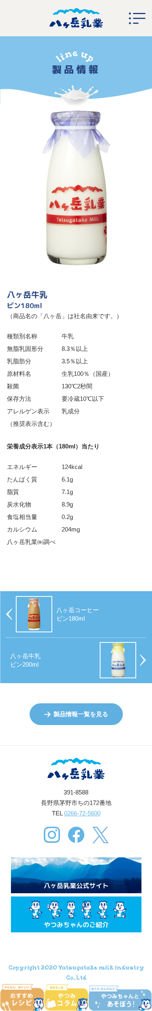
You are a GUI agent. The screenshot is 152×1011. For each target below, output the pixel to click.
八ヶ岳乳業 (76, 18)
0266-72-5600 (82, 813)
